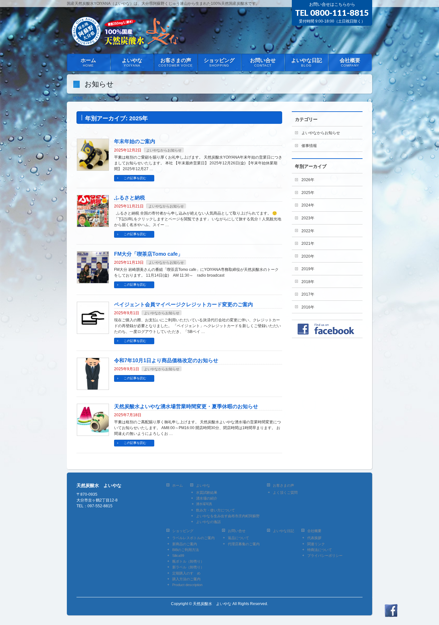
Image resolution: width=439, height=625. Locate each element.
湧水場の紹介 (206, 498)
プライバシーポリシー (325, 555)
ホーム (177, 485)
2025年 (307, 192)
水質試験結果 (206, 492)
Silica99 (178, 555)
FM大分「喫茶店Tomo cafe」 (148, 254)
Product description (187, 585)
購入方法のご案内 (186, 579)
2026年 (307, 180)
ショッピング (182, 531)
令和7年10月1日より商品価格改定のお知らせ (166, 360)
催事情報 (309, 145)
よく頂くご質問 (285, 492)
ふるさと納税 (129, 197)
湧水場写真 (204, 504)
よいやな (203, 485)
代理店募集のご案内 (244, 544)
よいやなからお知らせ (164, 150)
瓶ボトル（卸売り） (188, 561)
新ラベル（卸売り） (188, 567)
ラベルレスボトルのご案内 (193, 538)
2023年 (307, 218)
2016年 (307, 307)
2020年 (307, 256)
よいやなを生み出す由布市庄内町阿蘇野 (228, 516)
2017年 (307, 294)
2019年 (307, 269)
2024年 (307, 205)
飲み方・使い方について (215, 510)
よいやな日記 (283, 531)
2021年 (307, 243)
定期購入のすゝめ (186, 573)
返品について (238, 538)
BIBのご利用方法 (185, 550)
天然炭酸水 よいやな (212, 604)
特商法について (319, 550)
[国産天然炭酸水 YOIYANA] (127, 41)
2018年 (307, 282)
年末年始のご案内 (134, 141)
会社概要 (314, 531)
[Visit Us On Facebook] (391, 613)
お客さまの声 (283, 485)
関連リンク (316, 544)
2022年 (307, 231)
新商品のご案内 (184, 544)
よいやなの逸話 (208, 522)
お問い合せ (237, 531)
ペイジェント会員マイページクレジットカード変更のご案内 (183, 304)
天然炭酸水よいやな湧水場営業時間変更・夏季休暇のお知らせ (186, 406)
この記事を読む (135, 178)
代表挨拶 (314, 538)
